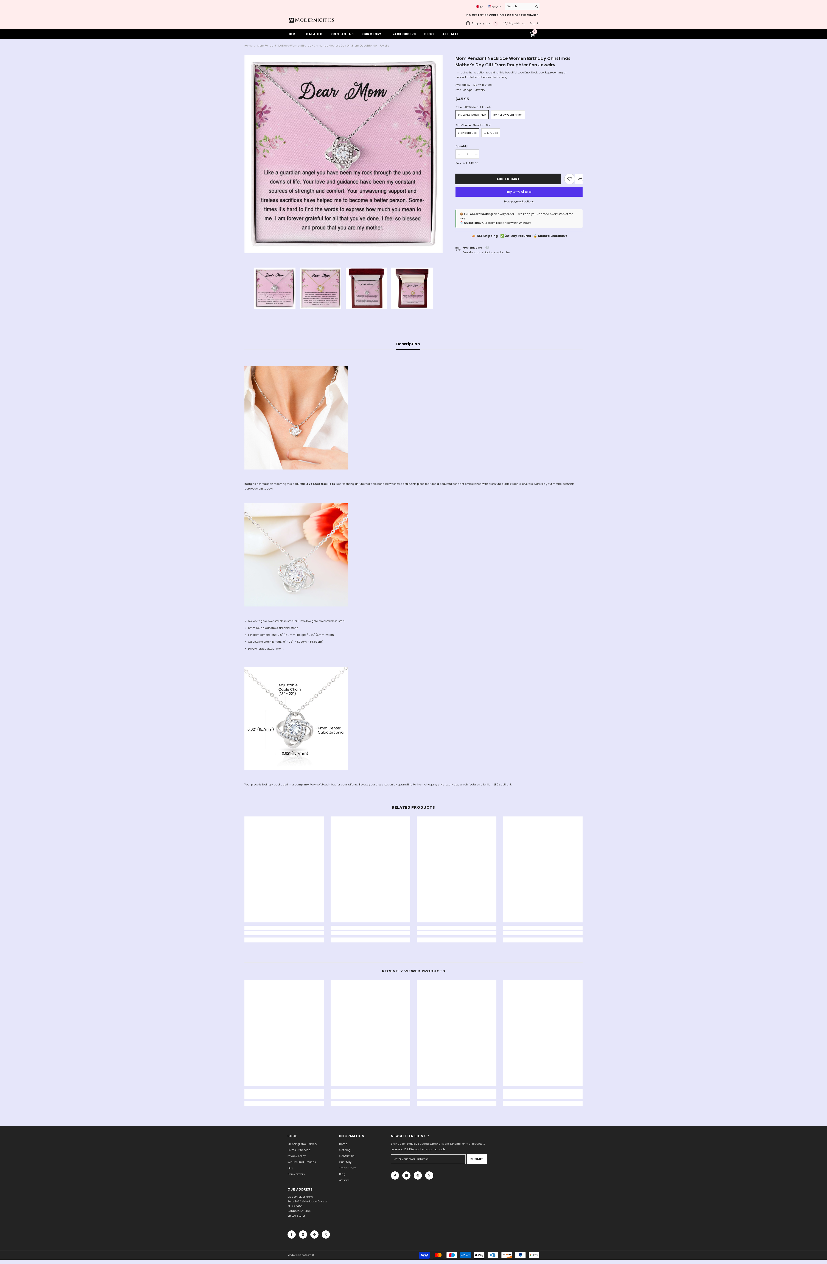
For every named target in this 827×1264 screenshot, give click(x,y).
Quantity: (462, 146)
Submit (476, 1159)
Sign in (534, 23)
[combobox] (518, 6)
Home (248, 45)
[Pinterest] (418, 1175)
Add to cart (508, 179)
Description (408, 344)
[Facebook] (395, 1175)
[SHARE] (579, 179)
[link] (569, 179)
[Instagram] (406, 1175)
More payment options (519, 201)
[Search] (522, 6)
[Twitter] (429, 1175)
